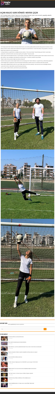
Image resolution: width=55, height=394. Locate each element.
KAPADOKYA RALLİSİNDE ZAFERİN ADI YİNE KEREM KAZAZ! (19, 377)
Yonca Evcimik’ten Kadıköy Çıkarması (15, 356)
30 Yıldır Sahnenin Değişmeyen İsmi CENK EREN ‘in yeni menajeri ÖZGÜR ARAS (23, 362)
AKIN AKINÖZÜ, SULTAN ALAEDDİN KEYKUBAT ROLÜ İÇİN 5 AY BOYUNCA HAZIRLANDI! (24, 346)
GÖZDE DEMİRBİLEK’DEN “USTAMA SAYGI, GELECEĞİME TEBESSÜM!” (21, 383)
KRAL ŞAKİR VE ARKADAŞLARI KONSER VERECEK (17, 342)
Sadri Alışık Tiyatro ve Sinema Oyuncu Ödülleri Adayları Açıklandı (20, 373)
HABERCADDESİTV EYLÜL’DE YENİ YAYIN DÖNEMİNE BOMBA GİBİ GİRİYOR (22, 368)
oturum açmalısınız (20, 324)
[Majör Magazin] (6, 2)
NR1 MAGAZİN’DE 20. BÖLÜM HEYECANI (16, 336)
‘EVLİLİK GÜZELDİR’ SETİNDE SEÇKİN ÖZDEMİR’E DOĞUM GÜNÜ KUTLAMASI (22, 352)
